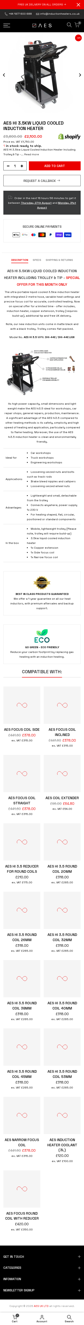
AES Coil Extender (62, 798)
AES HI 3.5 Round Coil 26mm (22, 937)
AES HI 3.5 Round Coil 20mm (62, 869)
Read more (31, 154)
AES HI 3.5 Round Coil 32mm (62, 937)
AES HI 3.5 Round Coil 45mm (22, 1074)
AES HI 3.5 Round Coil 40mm (62, 1006)
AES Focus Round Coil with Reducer (22, 1216)
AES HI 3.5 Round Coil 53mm (62, 1074)
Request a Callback (40, 181)
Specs (37, 260)
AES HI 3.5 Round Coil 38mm (22, 1006)
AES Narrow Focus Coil (22, 1142)
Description (19, 260)
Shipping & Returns (59, 260)
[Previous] (4, 74)
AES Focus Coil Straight (22, 800)
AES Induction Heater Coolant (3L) (62, 1145)
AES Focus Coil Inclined (62, 732)
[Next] (80, 74)
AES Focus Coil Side (22, 729)
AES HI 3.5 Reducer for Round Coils (22, 869)
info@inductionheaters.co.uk (60, 14)
